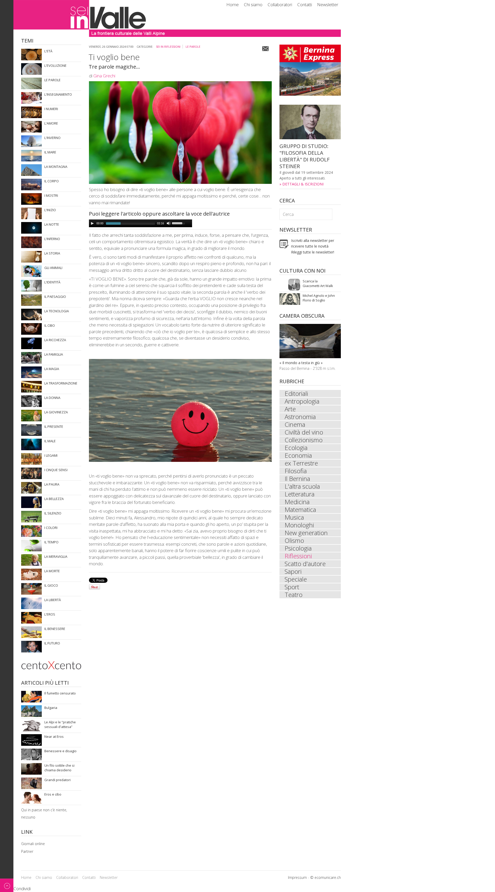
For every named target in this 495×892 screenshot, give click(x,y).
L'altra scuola (302, 486)
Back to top (6, 885)
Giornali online (33, 843)
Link (26, 832)
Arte (290, 409)
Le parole (193, 46)
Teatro (293, 594)
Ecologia (296, 447)
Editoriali (296, 393)
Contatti (304, 4)
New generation (306, 532)
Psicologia (298, 548)
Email (265, 48)
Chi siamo (253, 4)
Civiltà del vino (304, 432)
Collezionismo (304, 440)
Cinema (295, 424)
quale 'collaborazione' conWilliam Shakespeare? (316, 299)
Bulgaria (45, 711)
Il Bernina (297, 478)
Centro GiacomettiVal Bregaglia (313, 284)
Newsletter (327, 4)
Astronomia (300, 416)
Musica (294, 517)
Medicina (297, 501)
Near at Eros (49, 740)
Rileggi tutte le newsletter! (312, 252)
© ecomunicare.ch (325, 877)
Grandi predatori (53, 783)
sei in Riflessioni (168, 46)
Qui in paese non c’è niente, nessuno (56, 813)
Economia (298, 455)
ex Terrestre (301, 463)
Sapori (293, 571)
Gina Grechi (104, 76)
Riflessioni (298, 556)
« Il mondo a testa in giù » (301, 362)
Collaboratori (280, 4)
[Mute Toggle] (169, 223)
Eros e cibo (48, 797)
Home (232, 4)
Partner (27, 851)
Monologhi (299, 525)
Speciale (296, 579)
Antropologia (302, 401)
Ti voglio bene (114, 56)
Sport (292, 587)
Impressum (297, 877)
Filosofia (296, 470)
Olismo (294, 540)
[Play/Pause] (92, 223)
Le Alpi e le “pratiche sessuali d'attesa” (56, 725)
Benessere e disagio (56, 754)
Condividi (22, 888)
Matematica (300, 509)
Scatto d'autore (305, 563)
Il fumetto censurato (56, 696)
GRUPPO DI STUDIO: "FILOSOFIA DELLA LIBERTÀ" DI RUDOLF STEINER (304, 156)
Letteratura (300, 494)
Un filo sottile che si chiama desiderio (55, 768)
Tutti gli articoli (51, 54)
